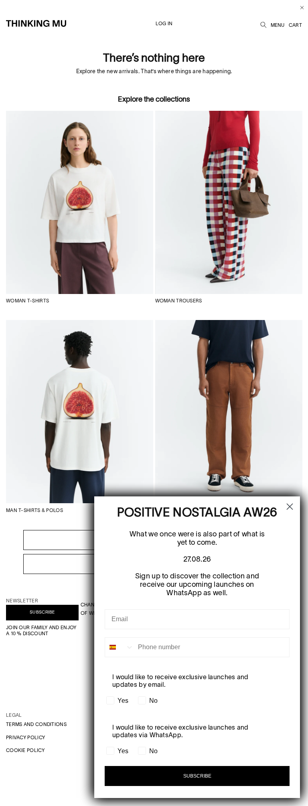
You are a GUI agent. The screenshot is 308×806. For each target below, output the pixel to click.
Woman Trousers (178, 300)
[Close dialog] (290, 507)
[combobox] (119, 647)
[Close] (299, 8)
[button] (263, 23)
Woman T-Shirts (27, 300)
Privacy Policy (25, 737)
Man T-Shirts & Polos (34, 510)
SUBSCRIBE (42, 612)
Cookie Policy (25, 750)
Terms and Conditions (36, 724)
